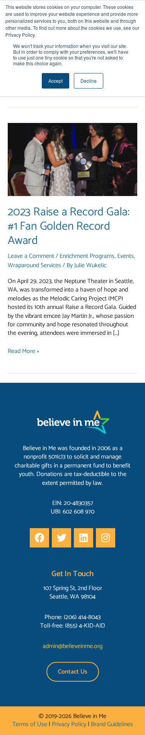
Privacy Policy (69, 724)
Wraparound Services (34, 265)
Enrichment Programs (87, 256)
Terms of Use (29, 724)
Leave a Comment (31, 256)
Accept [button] (55, 80)
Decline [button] (88, 80)
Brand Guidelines (112, 724)
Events (125, 256)
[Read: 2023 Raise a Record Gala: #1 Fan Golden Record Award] (72, 159)
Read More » (23, 351)
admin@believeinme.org (72, 646)
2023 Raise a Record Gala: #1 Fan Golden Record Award (69, 226)
